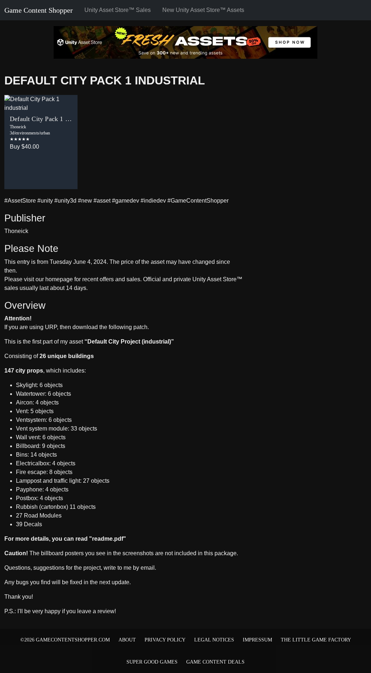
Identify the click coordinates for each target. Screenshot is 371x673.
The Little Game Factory (316, 640)
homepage (59, 279)
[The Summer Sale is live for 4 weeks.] (185, 42)
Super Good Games (152, 662)
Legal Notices (214, 640)
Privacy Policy (165, 640)
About (127, 640)
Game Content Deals (215, 662)
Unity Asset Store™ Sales (117, 10)
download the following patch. (110, 327)
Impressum (257, 640)
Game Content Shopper (38, 10)
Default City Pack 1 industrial (104, 80)
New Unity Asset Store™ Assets (203, 10)
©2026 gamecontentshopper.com (65, 640)
